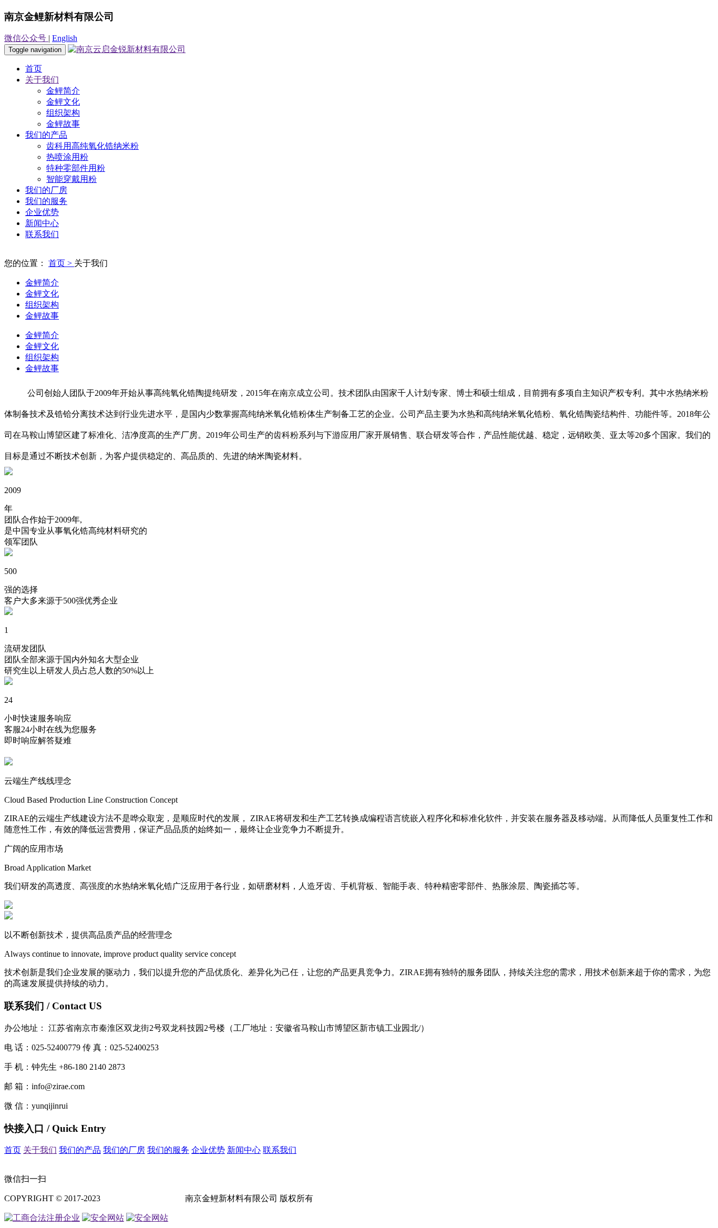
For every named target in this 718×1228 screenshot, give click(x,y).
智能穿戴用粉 (71, 179)
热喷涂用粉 (67, 156)
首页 (33, 68)
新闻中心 (42, 223)
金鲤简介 (63, 90)
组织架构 (63, 112)
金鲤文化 (63, 101)
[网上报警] (147, 1217)
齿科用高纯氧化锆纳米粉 (92, 145)
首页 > (61, 263)
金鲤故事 (63, 123)
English (64, 38)
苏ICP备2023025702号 (142, 1198)
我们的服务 (46, 201)
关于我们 (42, 79)
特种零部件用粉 (75, 167)
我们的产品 (46, 134)
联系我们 (42, 234)
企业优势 (42, 212)
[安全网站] (103, 1217)
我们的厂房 (46, 190)
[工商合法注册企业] (42, 1217)
